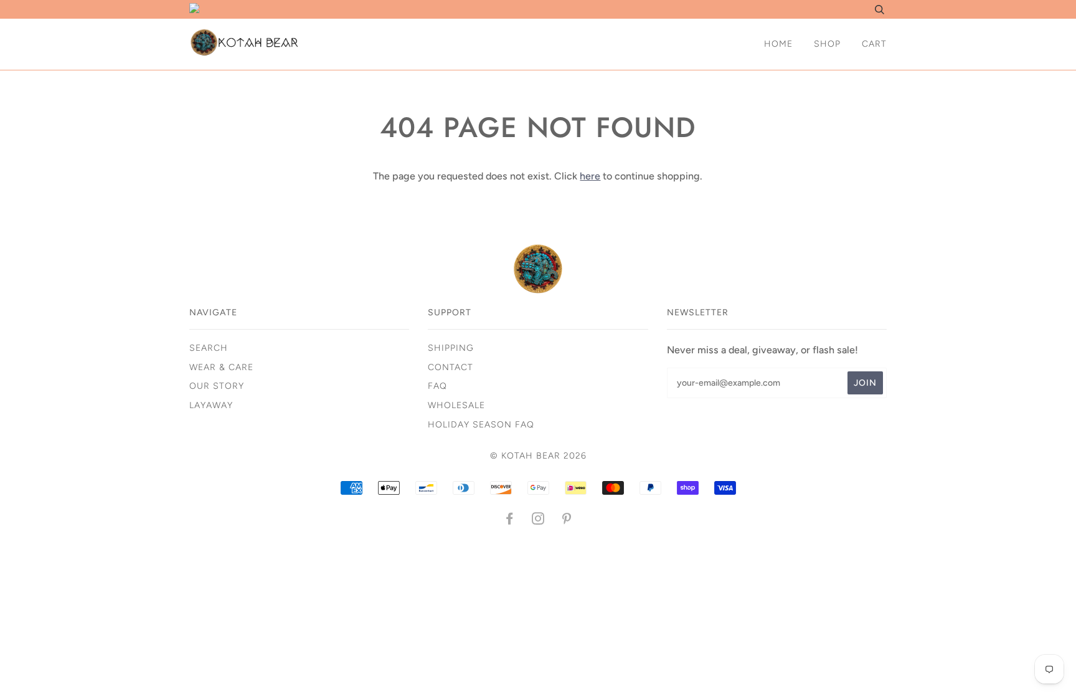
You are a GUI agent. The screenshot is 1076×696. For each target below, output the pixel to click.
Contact (450, 367)
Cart (874, 44)
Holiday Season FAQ (481, 424)
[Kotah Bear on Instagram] (538, 520)
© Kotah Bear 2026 (538, 455)
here (590, 176)
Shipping (451, 348)
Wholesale (456, 405)
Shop (827, 44)
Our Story (216, 386)
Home (778, 44)
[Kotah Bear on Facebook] (509, 520)
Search (208, 348)
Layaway (211, 405)
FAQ (437, 386)
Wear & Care (221, 367)
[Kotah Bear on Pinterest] (566, 520)
